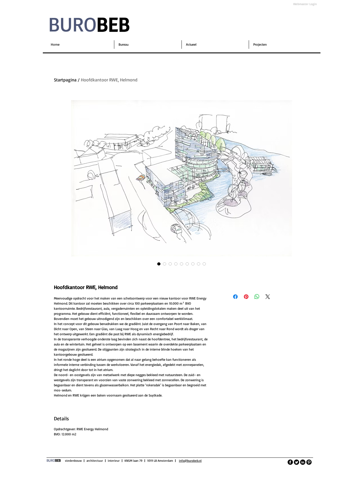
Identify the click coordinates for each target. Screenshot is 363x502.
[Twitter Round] (296, 462)
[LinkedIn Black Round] (302, 462)
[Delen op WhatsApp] (257, 296)
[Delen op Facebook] (235, 296)
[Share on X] (267, 296)
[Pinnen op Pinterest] (246, 296)
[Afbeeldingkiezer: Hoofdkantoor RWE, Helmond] (159, 264)
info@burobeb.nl (190, 461)
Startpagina (65, 80)
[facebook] (290, 462)
